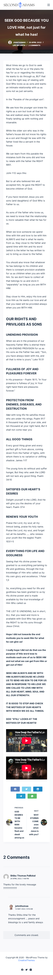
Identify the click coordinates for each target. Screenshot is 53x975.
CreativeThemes (26, 960)
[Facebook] (15, 789)
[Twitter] (26, 789)
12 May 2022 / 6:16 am (24, 909)
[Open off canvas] (48, 5)
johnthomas (21, 906)
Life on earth (19, 45)
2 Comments (34, 45)
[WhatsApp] (32, 796)
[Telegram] (20, 796)
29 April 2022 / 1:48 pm (19, 879)
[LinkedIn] (37, 789)
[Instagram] (31, 970)
